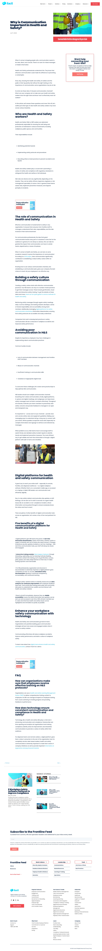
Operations (57, 875)
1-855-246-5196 (14, 926)
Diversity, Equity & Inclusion (40, 865)
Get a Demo (95, 4)
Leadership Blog (57, 926)
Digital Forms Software (58, 912)
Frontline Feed (56, 923)
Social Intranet (35, 897)
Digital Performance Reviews (60, 904)
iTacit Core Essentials (37, 904)
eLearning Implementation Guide (61, 934)
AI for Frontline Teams (37, 906)
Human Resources (59, 868)
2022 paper (28, 256)
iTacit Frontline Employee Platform (40, 923)
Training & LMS (35, 895)
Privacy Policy (89, 948)
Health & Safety (78, 913)
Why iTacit (42, 4)
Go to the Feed (15, 874)
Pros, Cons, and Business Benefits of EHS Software (54, 778)
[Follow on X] (16, 900)
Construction (78, 902)
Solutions (57, 4)
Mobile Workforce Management (61, 891)
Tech (83, 862)
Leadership (62, 862)
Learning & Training (59, 872)
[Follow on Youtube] (13, 900)
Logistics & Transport (80, 899)
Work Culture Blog (57, 925)
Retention (35, 875)
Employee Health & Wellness (40, 872)
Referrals (77, 926)
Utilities (76, 904)
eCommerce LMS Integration (60, 901)
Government (78, 893)
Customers (69, 4)
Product (50, 4)
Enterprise (77, 891)
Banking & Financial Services (81, 912)
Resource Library (57, 939)
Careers (77, 925)
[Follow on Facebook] (11, 900)
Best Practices (79, 868)
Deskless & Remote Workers (40, 868)
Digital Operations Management (61, 913)
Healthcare (77, 895)
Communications (58, 865)
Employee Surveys (57, 895)
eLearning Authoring (58, 899)
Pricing (63, 4)
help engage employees (41, 554)
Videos (12, 866)
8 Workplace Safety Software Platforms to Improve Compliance (19, 791)
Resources (85, 4)
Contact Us (13, 923)
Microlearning (56, 897)
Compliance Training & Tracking (61, 902)
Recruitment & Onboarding (38, 899)
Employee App (35, 902)
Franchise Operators (80, 908)
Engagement (35, 893)
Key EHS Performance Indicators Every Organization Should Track (54, 806)
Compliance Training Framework (61, 932)
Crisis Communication (58, 893)
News (76, 928)
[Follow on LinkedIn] (18, 900)
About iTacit (78, 923)
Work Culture (40, 862)
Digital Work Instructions (59, 910)
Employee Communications (38, 891)
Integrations (35, 928)
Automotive (77, 906)
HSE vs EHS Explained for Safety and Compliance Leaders (54, 791)
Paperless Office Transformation (61, 915)
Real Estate (77, 910)
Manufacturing (78, 897)
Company (77, 4)
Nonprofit (77, 901)
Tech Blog (55, 928)
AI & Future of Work (81, 865)
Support (12, 925)
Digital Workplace (36, 901)
